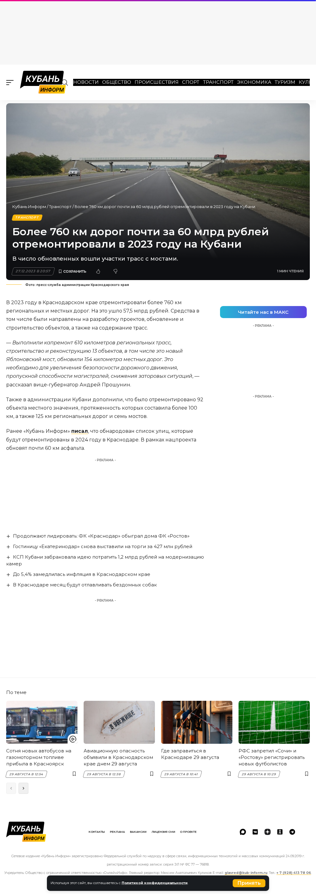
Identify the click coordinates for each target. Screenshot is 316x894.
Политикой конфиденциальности (155, 883)
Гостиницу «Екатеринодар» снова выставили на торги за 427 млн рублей (102, 546)
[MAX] (243, 832)
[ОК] (280, 832)
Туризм (285, 82)
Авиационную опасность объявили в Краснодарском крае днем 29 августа (118, 757)
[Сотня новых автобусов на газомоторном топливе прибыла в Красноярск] (41, 722)
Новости (86, 82)
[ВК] (255, 832)
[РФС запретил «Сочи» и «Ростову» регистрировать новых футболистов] (274, 722)
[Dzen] (267, 832)
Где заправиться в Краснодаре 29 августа (190, 754)
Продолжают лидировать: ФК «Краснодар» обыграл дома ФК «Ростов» (101, 536)
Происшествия (157, 82)
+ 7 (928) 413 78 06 (293, 873)
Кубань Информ (29, 206)
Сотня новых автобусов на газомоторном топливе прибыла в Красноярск (38, 757)
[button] (249, 883)
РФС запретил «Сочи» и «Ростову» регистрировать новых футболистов (272, 757)
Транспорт (218, 82)
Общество (116, 82)
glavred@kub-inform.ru (246, 873)
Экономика (254, 82)
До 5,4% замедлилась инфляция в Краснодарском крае (81, 574)
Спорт (190, 82)
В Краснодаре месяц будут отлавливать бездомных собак (85, 585)
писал (79, 431)
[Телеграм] (292, 832)
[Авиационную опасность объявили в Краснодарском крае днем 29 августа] (119, 722)
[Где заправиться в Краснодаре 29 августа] (196, 722)
